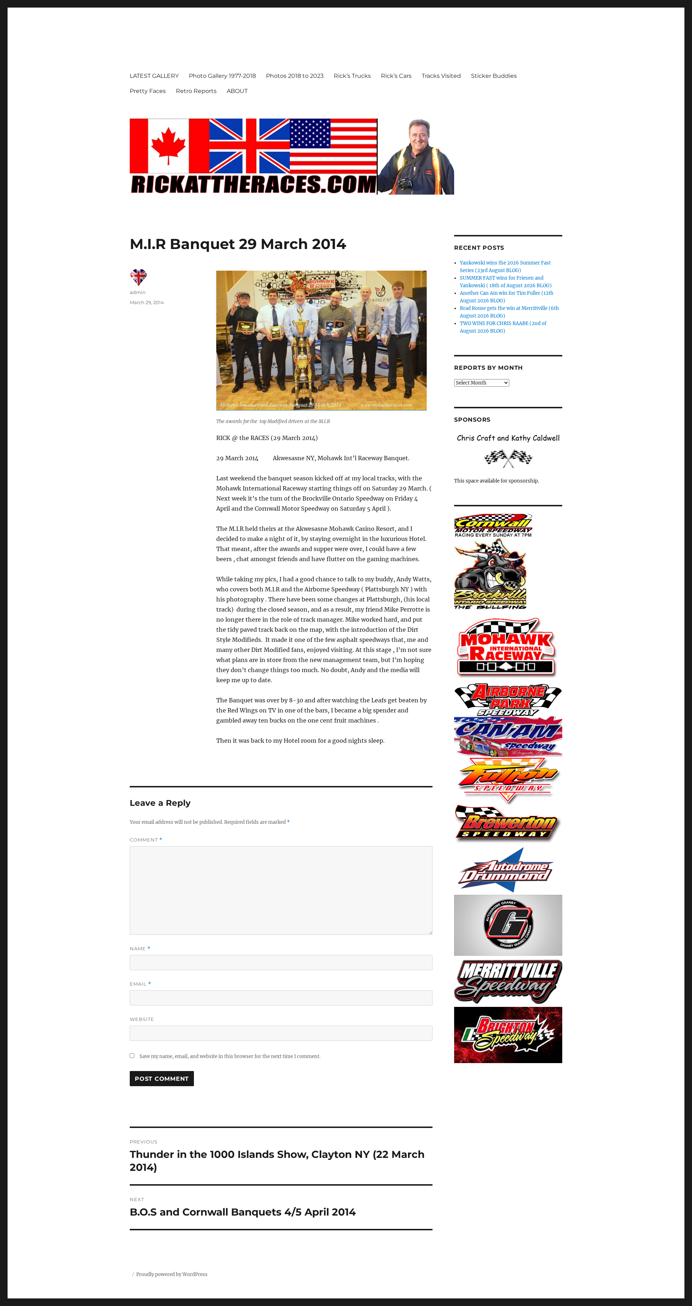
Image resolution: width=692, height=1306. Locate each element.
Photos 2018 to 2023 (295, 75)
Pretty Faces (148, 91)
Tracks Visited (441, 75)
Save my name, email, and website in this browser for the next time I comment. (229, 1056)
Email (140, 984)
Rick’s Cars (396, 75)
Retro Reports (196, 91)
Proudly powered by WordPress (172, 1274)
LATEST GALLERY (154, 75)
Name (140, 949)
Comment (146, 840)
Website (142, 1019)
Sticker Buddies (494, 75)
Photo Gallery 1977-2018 (222, 75)
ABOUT (237, 91)
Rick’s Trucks (352, 75)
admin (138, 292)
